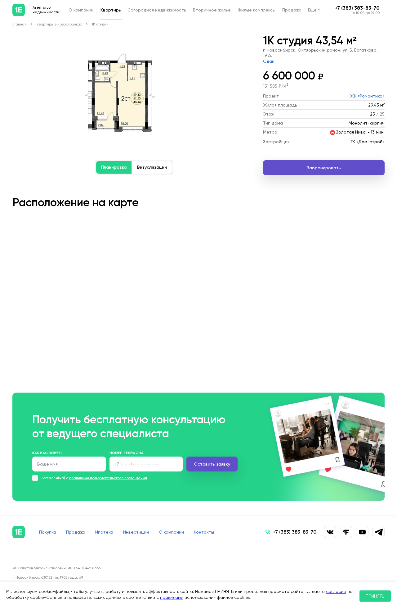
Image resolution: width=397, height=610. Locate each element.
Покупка (47, 532)
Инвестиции (136, 532)
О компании (81, 9)
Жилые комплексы (256, 9)
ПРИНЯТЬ (375, 596)
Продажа (291, 9)
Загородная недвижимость (157, 9)
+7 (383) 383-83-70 (357, 8)
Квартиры (111, 9)
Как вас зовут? (47, 453)
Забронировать (324, 167)
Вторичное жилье (212, 9)
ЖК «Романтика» (367, 95)
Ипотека (104, 532)
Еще (312, 9)
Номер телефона (126, 453)
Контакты (204, 532)
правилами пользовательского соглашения (108, 478)
